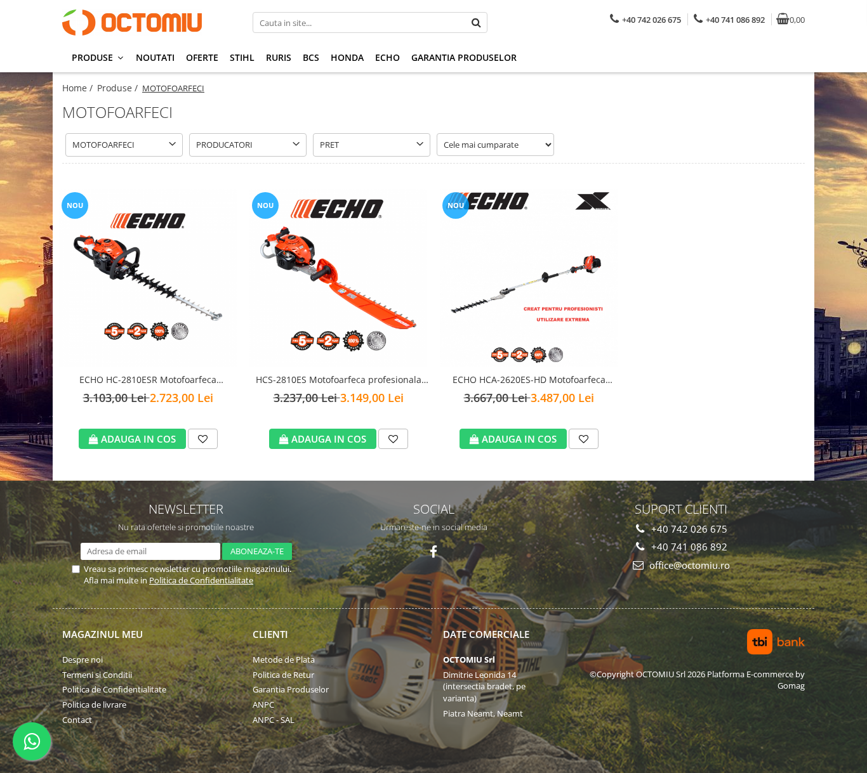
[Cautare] (476, 22)
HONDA (347, 57)
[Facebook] (434, 552)
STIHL (242, 57)
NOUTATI (155, 57)
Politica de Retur (283, 674)
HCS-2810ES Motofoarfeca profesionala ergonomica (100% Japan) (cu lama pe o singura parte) (338, 380)
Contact (77, 719)
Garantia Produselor (464, 57)
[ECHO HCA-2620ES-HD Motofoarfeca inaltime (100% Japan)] (528, 278)
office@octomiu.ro (688, 565)
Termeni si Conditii (97, 674)
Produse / (118, 88)
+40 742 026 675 (688, 529)
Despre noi (82, 659)
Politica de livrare (94, 704)
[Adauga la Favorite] (203, 439)
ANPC (263, 704)
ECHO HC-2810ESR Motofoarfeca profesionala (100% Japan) (147, 380)
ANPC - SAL (274, 719)
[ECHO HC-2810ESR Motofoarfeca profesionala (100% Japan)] (148, 278)
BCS (311, 57)
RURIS (278, 57)
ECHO (387, 57)
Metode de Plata (284, 659)
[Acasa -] (141, 23)
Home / (78, 88)
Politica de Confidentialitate (201, 580)
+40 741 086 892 (688, 546)
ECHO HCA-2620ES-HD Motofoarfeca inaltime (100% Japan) (529, 380)
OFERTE (202, 57)
